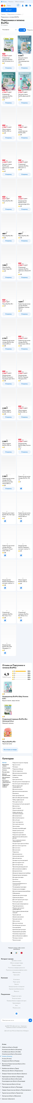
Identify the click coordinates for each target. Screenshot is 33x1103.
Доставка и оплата (16, 960)
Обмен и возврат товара (16, 963)
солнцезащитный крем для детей (21, 804)
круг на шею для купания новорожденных (19, 840)
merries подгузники (18, 771)
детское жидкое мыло (18, 862)
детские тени (16, 806)
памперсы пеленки (18, 938)
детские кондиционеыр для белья (21, 891)
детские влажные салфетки (20, 869)
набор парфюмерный (18, 799)
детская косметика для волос (20, 791)
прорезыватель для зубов (19, 931)
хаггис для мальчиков (18, 824)
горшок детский (17, 914)
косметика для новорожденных (21, 783)
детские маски (16, 847)
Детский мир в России (10, 1030)
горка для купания (17, 919)
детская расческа (17, 815)
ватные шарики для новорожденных (18, 786)
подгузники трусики (18, 832)
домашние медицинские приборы (22, 873)
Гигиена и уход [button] (6, 768)
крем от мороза (17, 808)
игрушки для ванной (18, 810)
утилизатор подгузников (19, 933)
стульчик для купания (18, 856)
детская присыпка (17, 854)
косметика (15, 879)
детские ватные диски (18, 818)
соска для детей (17, 927)
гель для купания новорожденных (21, 781)
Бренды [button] (4, 762)
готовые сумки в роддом (19, 889)
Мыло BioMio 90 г (9, 742)
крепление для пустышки (19, 929)
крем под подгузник (18, 822)
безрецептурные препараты (20, 875)
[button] (8, 10)
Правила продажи (16, 965)
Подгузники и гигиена (14, 14)
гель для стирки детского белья (21, 843)
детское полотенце (18, 923)
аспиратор (15, 777)
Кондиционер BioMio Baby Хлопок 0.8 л (15, 697)
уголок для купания (18, 901)
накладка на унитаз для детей (20, 860)
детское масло (16, 850)
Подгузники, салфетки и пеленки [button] (5, 786)
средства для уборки (18, 897)
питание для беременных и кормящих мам (20, 884)
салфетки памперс (17, 775)
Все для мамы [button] (5, 772)
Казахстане (19, 1030)
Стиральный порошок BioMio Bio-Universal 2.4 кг (15, 720)
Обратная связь (16, 972)
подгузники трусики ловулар (20, 762)
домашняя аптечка (17, 871)
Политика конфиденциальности (16, 967)
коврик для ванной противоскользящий (18, 813)
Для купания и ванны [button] (6, 778)
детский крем (16, 820)
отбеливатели (16, 893)
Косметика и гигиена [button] (5, 765)
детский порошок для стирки (20, 899)
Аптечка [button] (4, 770)
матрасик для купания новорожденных (18, 908)
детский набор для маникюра (20, 797)
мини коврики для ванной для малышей (20, 912)
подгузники (16, 852)
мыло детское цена (18, 802)
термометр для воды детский (20, 866)
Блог (16, 1005)
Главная (3, 14)
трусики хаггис (16, 764)
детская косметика (17, 789)
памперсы (15, 767)
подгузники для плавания (19, 834)
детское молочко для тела (19, 845)
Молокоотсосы (17, 881)
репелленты (16, 793)
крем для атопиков (17, 779)
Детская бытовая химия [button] (6, 774)
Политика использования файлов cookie (16, 970)
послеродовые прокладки (19, 887)
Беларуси (26, 1030)
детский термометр (18, 864)
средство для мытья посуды (20, 895)
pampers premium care (18, 830)
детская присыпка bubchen (20, 773)
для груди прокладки (18, 877)
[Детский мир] (3, 6)
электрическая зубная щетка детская (20, 837)
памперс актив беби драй (19, 828)
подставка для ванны (18, 906)
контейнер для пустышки (19, 925)
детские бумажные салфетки (20, 936)
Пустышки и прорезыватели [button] (6, 781)
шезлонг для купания (18, 917)
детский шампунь (17, 858)
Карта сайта (17, 974)
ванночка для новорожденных (20, 904)
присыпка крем (17, 940)
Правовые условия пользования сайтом (16, 1027)
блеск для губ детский (18, 795)
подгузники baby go (18, 769)
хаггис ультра (16, 826)
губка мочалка (16, 921)
